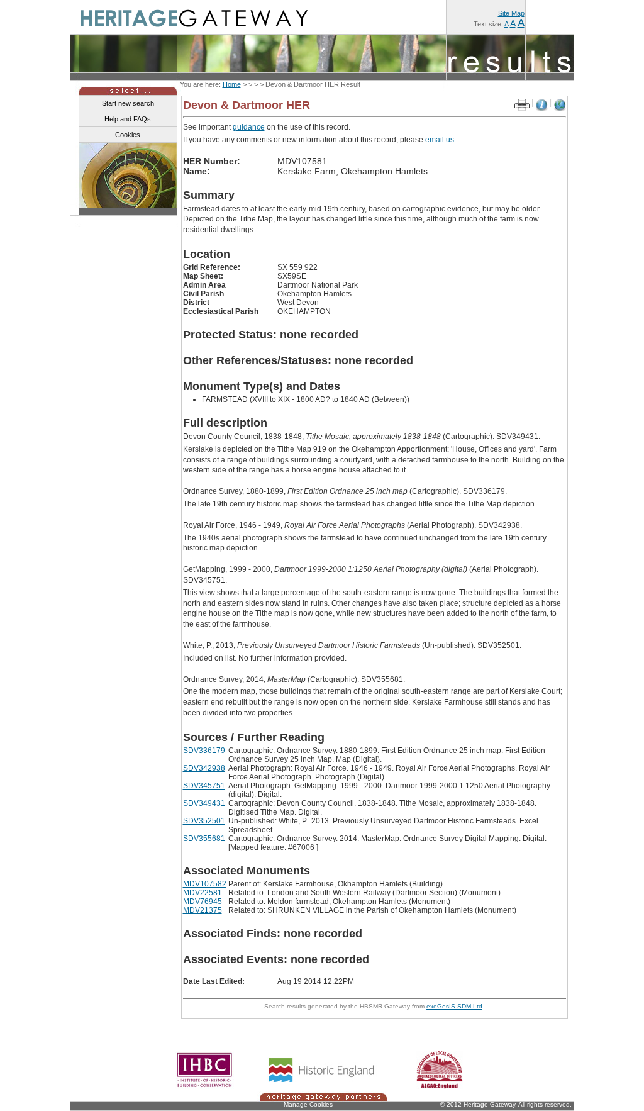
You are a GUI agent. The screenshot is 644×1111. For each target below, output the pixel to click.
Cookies (127, 134)
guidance (249, 127)
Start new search (128, 103)
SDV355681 (204, 838)
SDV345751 (204, 785)
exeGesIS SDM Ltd (454, 1006)
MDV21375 (202, 910)
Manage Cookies (308, 1104)
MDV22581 (202, 892)
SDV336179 (204, 750)
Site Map (511, 13)
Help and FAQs (127, 119)
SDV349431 (204, 803)
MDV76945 (202, 901)
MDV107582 (204, 883)
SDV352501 (204, 821)
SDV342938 (204, 768)
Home (232, 84)
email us (439, 139)
